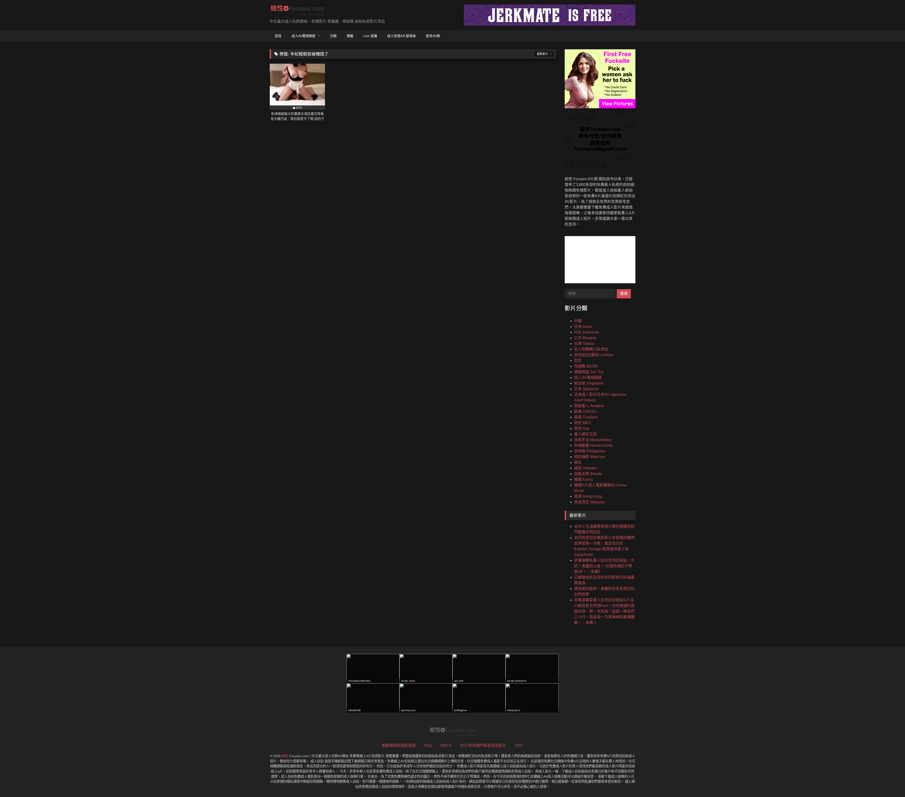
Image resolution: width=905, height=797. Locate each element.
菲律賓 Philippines (589, 451)
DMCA (446, 745)
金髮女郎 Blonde (588, 474)
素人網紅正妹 (585, 434)
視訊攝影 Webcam (589, 457)
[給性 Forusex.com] (297, 11)
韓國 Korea (583, 479)
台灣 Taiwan (584, 344)
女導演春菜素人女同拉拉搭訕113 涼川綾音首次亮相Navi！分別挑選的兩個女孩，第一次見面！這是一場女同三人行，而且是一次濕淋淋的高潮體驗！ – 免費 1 (604, 611)
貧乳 (578, 462)
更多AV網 (433, 36)
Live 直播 (370, 36)
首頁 (278, 36)
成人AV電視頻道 (303, 36)
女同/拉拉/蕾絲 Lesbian (593, 355)
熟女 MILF (582, 423)
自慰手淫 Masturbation (593, 440)
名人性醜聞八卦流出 (591, 349)
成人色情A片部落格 (401, 36)
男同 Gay (581, 428)
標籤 (350, 36)
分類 (333, 36)
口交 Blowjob (585, 338)
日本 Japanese (586, 389)
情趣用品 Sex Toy (589, 372)
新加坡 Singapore (589, 383)
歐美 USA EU (585, 411)
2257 (519, 745)
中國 (578, 321)
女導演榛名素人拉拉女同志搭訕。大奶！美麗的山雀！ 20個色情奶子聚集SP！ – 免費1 (604, 566)
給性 (285, 756)
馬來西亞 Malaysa (589, 502)
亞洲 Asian (583, 327)
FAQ (428, 745)
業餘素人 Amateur (589, 406)
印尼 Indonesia (586, 332)
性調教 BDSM (585, 366)
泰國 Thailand (585, 417)
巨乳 (578, 361)
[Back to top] (890, 783)
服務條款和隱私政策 (399, 745)
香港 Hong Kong (588, 496)
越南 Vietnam (585, 468)
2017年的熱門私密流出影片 (483, 745)
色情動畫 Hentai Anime (593, 445)
